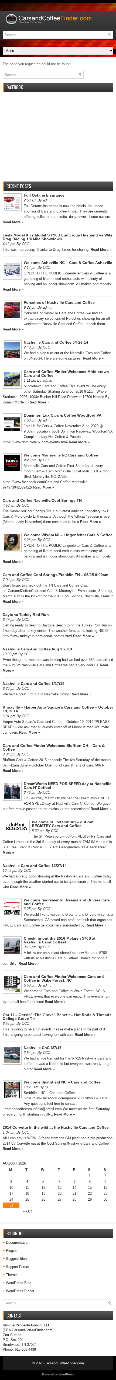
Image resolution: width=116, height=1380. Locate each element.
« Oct (27, 1211)
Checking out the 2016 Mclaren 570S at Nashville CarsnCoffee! (59, 940)
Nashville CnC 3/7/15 (43, 1048)
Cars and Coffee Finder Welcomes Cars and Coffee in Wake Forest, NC (64, 978)
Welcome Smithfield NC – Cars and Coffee (62, 1082)
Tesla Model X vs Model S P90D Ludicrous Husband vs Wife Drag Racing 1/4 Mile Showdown (57, 237)
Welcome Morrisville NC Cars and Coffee (61, 455)
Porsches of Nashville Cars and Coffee (59, 302)
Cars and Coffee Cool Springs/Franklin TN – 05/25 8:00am (55, 575)
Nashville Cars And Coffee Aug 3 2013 (37, 649)
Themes (12, 1275)
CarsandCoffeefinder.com (64, 1363)
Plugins (12, 1251)
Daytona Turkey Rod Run (26, 614)
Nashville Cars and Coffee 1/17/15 (33, 683)
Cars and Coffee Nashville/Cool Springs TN (42, 500)
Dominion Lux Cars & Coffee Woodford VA (62, 415)
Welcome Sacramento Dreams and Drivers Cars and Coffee (67, 902)
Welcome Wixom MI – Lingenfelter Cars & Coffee (68, 535)
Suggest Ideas (17, 1259)
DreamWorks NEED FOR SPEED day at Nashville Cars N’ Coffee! (67, 786)
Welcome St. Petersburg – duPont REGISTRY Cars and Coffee (63, 824)
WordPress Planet (20, 1291)
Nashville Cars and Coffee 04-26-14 (56, 342)
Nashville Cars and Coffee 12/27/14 (35, 865)
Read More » (13, 222)
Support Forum (17, 1267)
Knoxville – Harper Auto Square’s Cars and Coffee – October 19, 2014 (58, 709)
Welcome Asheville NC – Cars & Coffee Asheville (68, 262)
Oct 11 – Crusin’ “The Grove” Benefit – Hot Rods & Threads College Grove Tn (57, 1017)
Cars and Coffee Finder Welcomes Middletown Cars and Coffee (66, 374)
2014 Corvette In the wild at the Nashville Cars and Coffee (56, 1127)
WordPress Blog (18, 1283)
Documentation (17, 1242)
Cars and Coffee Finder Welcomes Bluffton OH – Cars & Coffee (54, 747)
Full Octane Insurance (44, 195)
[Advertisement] (58, 139)
